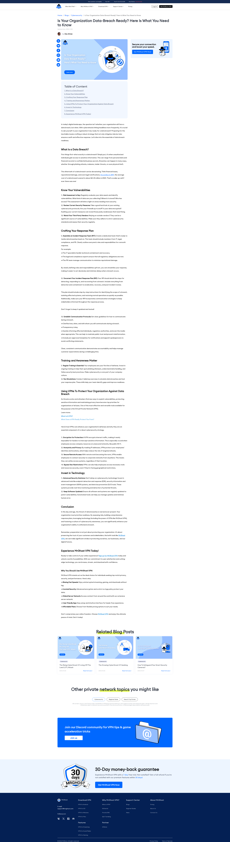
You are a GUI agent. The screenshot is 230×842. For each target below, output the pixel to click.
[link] (60, 15)
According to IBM (107, 175)
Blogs (67, 15)
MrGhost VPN (103, 614)
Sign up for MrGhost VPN (108, 556)
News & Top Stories (130, 699)
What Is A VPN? (67, 416)
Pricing (130, 6)
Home (60, 15)
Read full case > (87, 671)
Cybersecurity (76, 15)
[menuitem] (59, 6)
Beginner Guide (113, 699)
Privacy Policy (154, 841)
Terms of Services (167, 841)
